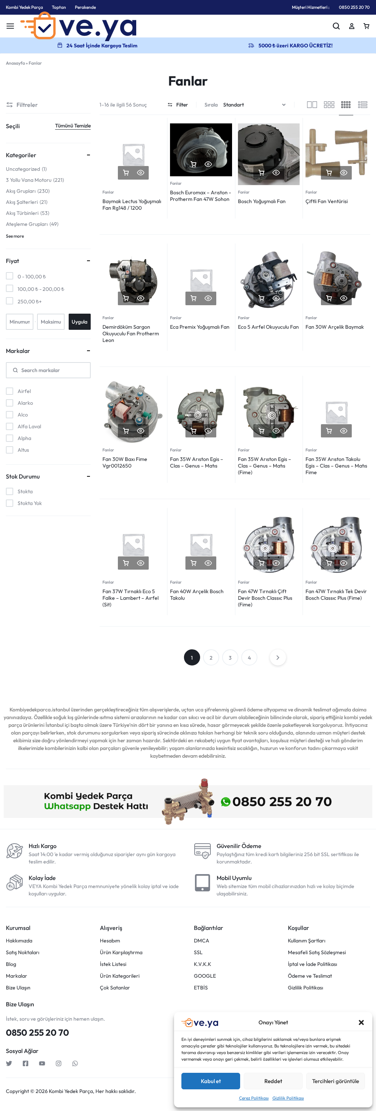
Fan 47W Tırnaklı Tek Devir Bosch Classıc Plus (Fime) (336, 594)
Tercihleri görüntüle (335, 1081)
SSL (198, 952)
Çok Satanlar (115, 988)
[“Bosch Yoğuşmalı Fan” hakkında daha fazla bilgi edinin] (261, 173)
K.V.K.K (202, 964)
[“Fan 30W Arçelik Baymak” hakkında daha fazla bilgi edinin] (329, 298)
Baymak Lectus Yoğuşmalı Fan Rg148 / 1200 (131, 204)
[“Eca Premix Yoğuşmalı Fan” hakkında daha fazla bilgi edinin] (193, 298)
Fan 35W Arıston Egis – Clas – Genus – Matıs (196, 462)
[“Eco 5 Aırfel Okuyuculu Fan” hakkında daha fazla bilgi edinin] (261, 298)
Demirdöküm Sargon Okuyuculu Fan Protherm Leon (130, 333)
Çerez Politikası (254, 1098)
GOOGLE (205, 976)
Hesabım (110, 941)
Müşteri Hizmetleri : (310, 7)
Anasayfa (15, 63)
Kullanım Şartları (306, 941)
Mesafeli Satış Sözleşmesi (317, 952)
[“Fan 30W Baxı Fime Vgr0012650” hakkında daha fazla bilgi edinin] (126, 431)
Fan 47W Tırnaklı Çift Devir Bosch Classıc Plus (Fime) (265, 598)
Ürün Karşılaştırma (121, 952)
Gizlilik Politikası (288, 1098)
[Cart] (366, 26)
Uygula (79, 321)
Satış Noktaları (22, 952)
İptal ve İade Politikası (312, 964)
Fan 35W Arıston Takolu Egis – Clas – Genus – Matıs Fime (336, 466)
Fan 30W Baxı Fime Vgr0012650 (124, 462)
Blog (11, 964)
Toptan (59, 7)
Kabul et (211, 1081)
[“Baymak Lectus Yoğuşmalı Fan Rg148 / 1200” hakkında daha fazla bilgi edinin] (126, 173)
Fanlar (108, 192)
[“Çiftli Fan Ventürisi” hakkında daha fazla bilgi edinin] (329, 173)
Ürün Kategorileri (120, 976)
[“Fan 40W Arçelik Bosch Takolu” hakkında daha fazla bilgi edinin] (193, 563)
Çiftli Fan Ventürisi (327, 201)
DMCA (201, 941)
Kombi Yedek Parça (24, 7)
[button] (361, 1022)
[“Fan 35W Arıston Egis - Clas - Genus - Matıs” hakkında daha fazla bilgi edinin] (193, 431)
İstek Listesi (113, 964)
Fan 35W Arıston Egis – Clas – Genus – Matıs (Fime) (264, 466)
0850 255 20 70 (354, 7)
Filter (182, 104)
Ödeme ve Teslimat (310, 976)
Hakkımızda (19, 941)
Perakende (85, 7)
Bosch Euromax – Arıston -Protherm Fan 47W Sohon (200, 195)
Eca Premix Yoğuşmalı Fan (199, 327)
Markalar (16, 976)
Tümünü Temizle (73, 125)
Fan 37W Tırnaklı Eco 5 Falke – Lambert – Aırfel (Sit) (130, 598)
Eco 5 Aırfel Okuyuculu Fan (268, 327)
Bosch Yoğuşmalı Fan (262, 201)
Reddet (273, 1081)
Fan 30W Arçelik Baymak (335, 327)
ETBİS (201, 988)
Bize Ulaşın (18, 988)
